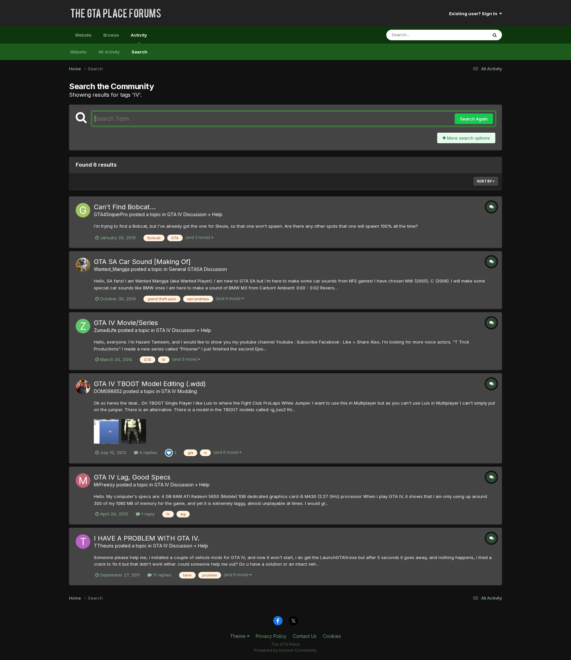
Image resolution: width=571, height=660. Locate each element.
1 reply (147, 513)
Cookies (332, 636)
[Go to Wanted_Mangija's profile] (83, 265)
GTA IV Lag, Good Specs (132, 477)
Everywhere (466, 34)
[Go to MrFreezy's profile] (83, 480)
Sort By (485, 181)
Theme (238, 636)
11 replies (161, 575)
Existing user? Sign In (474, 13)
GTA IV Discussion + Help (194, 214)
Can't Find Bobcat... (125, 207)
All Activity (109, 51)
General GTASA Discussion (198, 269)
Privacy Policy (271, 636)
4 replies (147, 452)
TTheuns (104, 545)
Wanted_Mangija (112, 269)
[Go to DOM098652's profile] (83, 387)
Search (139, 51)
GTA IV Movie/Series (126, 323)
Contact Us (305, 636)
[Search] (494, 35)
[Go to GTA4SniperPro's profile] (83, 210)
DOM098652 (108, 391)
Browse (111, 35)
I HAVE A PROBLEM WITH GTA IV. (147, 538)
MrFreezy (104, 484)
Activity (139, 35)
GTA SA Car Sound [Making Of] (142, 262)
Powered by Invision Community (285, 650)
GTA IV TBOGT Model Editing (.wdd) (150, 384)
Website (83, 35)
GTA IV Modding (179, 391)
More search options (468, 138)
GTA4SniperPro (111, 214)
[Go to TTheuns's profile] (83, 541)
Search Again (474, 118)
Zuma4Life (105, 330)
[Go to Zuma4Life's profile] (83, 326)
